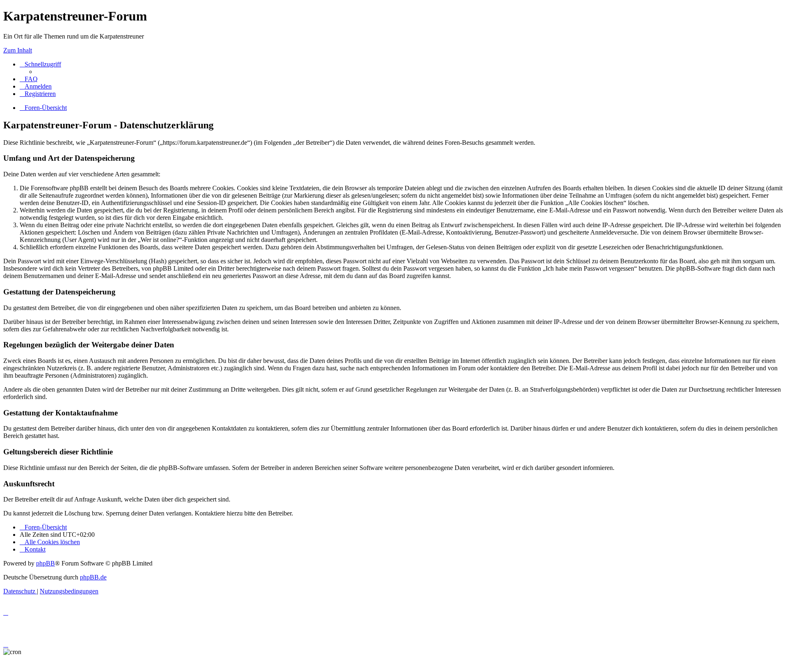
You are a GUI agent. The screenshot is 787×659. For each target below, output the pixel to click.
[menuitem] (29, 78)
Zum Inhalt (17, 50)
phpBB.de (93, 577)
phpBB (45, 563)
